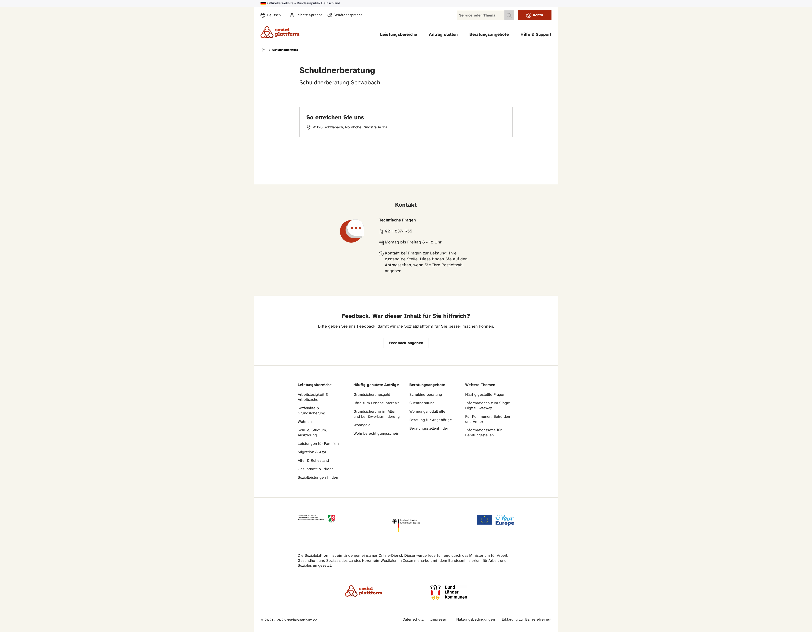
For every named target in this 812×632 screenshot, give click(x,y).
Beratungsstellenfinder (428, 429)
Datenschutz (413, 620)
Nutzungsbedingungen (475, 620)
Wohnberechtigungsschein (376, 434)
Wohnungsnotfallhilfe (427, 412)
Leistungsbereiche (398, 34)
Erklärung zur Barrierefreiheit (526, 620)
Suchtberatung (422, 403)
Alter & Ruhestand (313, 461)
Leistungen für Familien (318, 444)
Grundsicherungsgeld (372, 395)
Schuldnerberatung (425, 395)
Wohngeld (362, 425)
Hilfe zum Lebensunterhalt (376, 403)
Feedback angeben (406, 343)
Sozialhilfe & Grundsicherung (311, 410)
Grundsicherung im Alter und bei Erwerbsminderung (377, 414)
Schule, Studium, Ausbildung (312, 432)
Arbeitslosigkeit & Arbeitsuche (313, 397)
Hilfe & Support (536, 34)
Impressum (440, 620)
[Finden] (509, 15)
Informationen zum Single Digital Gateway (487, 405)
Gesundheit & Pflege (316, 469)
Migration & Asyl (312, 452)
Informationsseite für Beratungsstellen (483, 432)
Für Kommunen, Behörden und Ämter (487, 419)
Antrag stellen (443, 34)
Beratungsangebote (489, 34)
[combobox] (276, 15)
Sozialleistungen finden (318, 478)
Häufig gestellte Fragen (485, 395)
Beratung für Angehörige (430, 420)
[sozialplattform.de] (280, 32)
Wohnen (305, 422)
